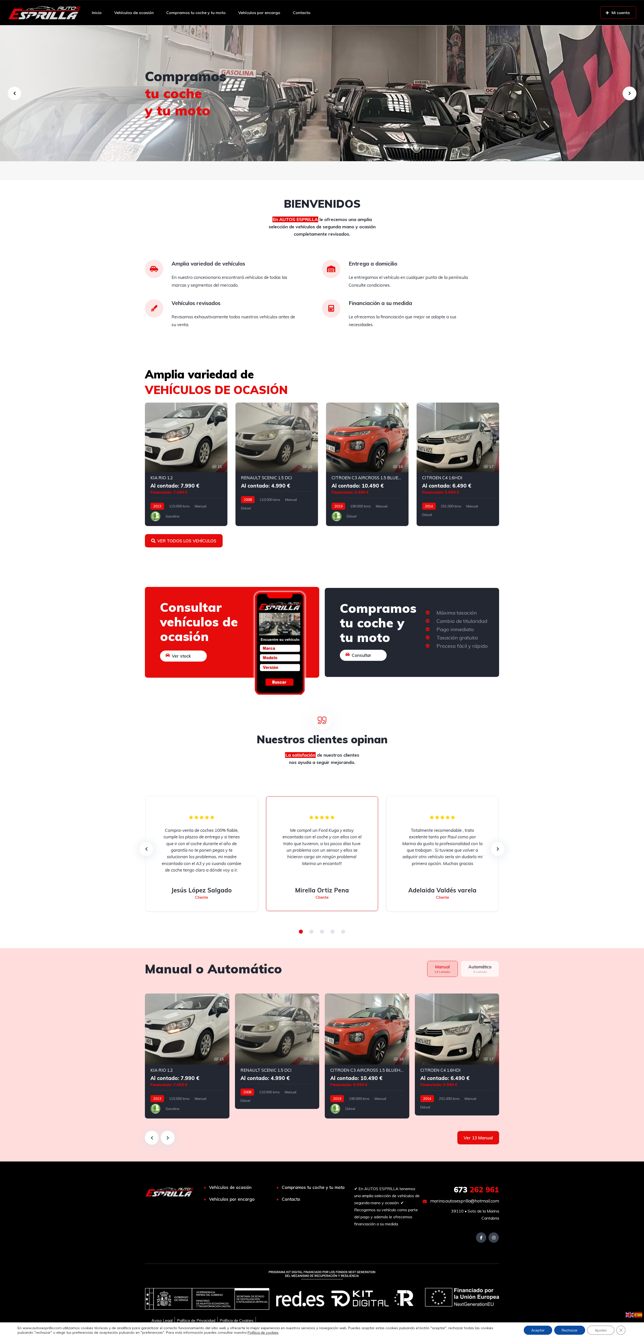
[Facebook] (481, 1237)
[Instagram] (494, 1237)
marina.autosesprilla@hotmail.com (464, 1200)
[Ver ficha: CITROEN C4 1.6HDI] (458, 464)
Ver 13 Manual (478, 1137)
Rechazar (570, 1330)
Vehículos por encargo (259, 12)
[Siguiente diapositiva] (168, 1138)
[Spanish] (638, 1314)
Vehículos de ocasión (134, 12)
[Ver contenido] (322, 93)
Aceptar (538, 1330)
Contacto (301, 12)
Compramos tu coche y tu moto (196, 12)
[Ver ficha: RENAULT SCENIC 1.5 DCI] (276, 464)
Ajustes (601, 1330)
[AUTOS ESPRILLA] (44, 12)
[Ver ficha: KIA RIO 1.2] (186, 464)
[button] (301, 932)
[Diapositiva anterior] (152, 1138)
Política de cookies (263, 1332)
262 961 (476, 1189)
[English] (630, 1314)
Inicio (97, 12)
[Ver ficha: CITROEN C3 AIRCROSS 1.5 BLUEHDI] (367, 464)
